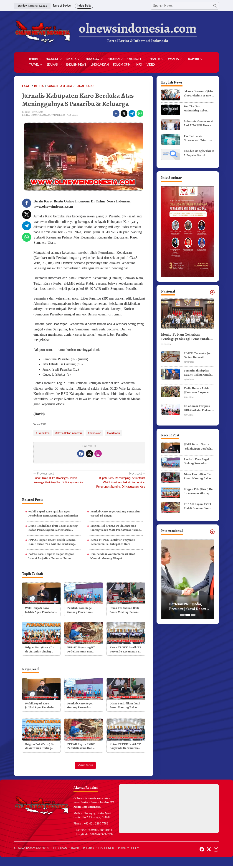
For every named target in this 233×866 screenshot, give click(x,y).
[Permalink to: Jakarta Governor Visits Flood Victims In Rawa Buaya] (170, 94)
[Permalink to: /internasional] (212, 531)
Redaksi (88, 848)
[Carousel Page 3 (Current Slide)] (193, 615)
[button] (215, 6)
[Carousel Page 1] (182, 615)
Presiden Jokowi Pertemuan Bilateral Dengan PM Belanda (185, 606)
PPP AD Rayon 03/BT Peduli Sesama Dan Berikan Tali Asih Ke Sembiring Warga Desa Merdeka (51, 542)
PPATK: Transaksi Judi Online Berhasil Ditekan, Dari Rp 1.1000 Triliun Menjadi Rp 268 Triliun (199, 355)
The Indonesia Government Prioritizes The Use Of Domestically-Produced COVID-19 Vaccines (199, 138)
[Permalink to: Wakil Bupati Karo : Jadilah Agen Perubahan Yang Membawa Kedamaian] (41, 593)
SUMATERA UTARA (40, 115)
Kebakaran (95, 433)
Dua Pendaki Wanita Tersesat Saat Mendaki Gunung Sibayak (112, 556)
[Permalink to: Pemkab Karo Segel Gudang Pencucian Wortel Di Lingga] (83, 593)
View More (85, 765)
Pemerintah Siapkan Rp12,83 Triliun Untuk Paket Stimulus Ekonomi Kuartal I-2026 (197, 373)
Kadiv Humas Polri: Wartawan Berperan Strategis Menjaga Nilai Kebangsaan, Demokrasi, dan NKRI (199, 390)
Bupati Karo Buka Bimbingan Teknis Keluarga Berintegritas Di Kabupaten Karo (59, 478)
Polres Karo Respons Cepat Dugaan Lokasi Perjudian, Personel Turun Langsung (51, 556)
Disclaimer (106, 848)
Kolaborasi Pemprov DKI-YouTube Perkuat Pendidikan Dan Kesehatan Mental (198, 408)
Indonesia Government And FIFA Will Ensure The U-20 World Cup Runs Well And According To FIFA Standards (198, 123)
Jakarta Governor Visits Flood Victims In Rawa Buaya (198, 93)
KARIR (75, 848)
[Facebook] (80, 453)
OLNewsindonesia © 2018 (31, 848)
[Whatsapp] (140, 113)
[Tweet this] (124, 113)
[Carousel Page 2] (187, 615)
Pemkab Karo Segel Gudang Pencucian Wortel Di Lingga (115, 513)
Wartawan (114, 433)
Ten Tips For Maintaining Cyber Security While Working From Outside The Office (199, 108)
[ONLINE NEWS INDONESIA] (42, 31)
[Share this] (116, 113)
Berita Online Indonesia (69, 433)
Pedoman (60, 848)
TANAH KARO (58, 115)
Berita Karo (43, 433)
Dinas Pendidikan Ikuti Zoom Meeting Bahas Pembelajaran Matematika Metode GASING (53, 528)
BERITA (26, 115)
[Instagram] (98, 453)
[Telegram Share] (132, 113)
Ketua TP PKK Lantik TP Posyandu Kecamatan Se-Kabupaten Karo (112, 542)
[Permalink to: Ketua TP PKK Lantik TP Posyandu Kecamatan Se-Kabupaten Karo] (125, 632)
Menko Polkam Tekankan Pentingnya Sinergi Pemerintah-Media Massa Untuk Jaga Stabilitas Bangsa (187, 337)
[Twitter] (89, 453)
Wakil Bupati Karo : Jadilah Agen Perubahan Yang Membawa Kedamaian (53, 513)
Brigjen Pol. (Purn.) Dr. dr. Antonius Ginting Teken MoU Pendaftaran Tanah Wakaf (115, 528)
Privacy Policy (128, 848)
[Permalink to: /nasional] (212, 292)
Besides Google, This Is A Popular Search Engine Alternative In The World (199, 153)
